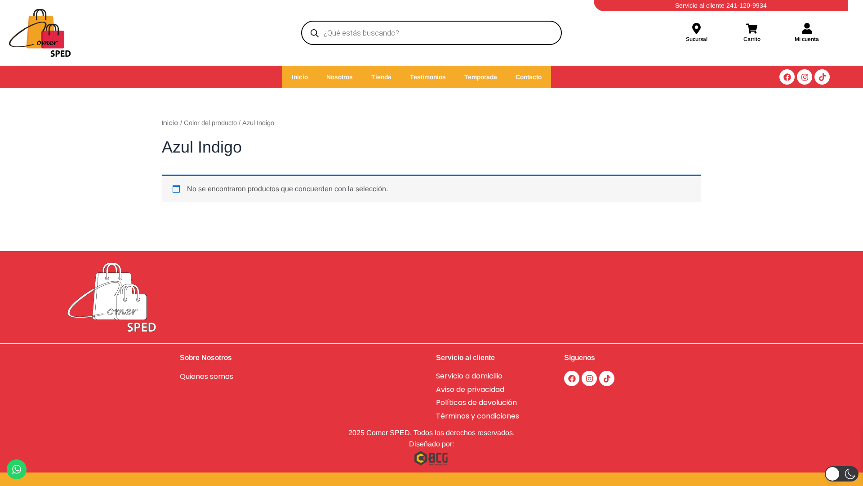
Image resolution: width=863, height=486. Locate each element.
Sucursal (696, 39)
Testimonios (428, 77)
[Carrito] (751, 29)
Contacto (529, 77)
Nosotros (339, 77)
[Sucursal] (696, 29)
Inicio (300, 77)
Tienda (381, 77)
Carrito (752, 39)
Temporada (480, 77)
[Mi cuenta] (807, 29)
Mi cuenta (807, 39)
